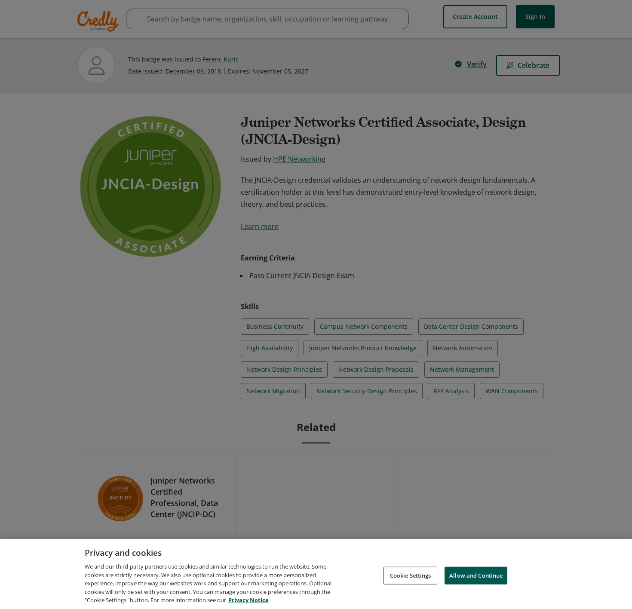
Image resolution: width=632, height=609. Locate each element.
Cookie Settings (410, 575)
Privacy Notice (248, 600)
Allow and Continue (476, 575)
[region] (316, 574)
